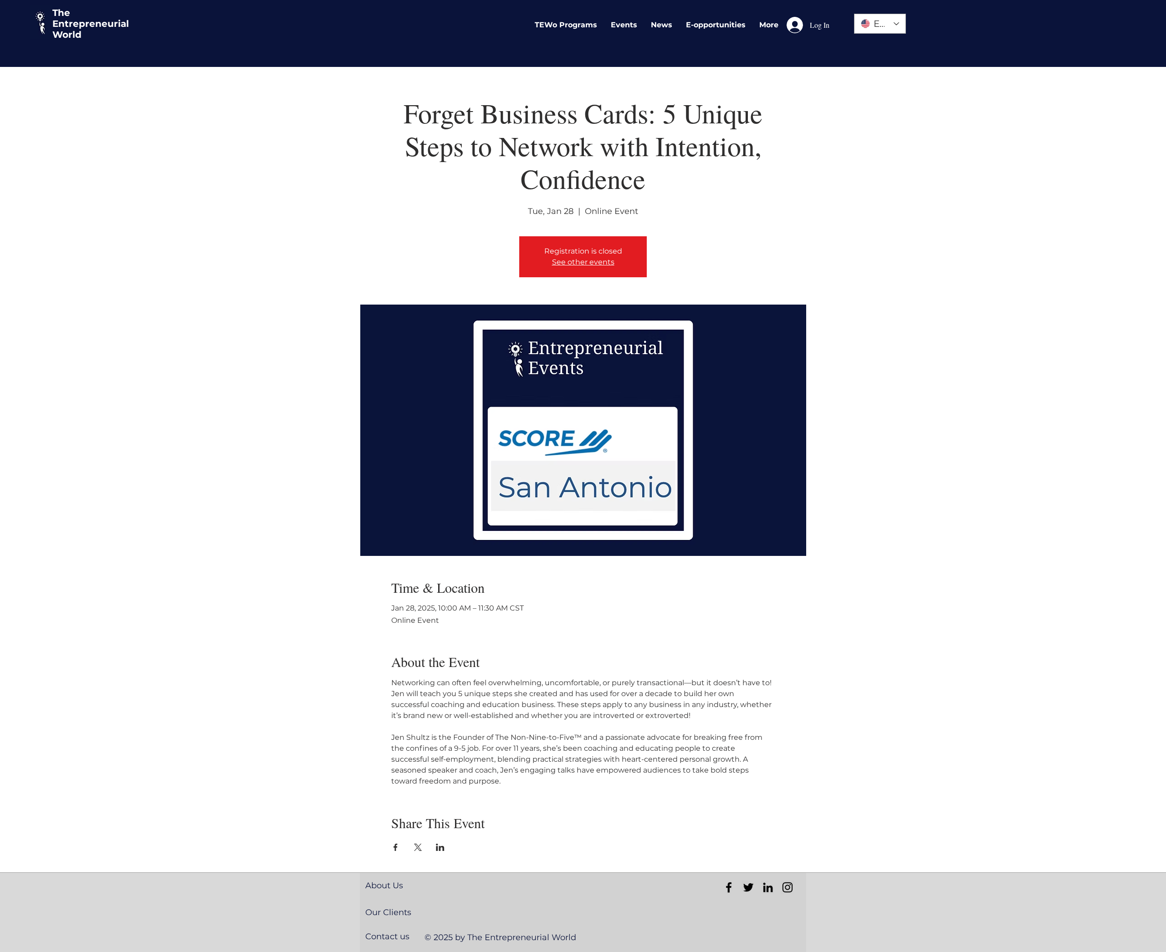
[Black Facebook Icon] (729, 887)
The (61, 12)
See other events (583, 262)
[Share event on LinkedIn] (440, 847)
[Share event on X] (418, 847)
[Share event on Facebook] (395, 847)
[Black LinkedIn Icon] (768, 887)
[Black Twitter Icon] (748, 887)
